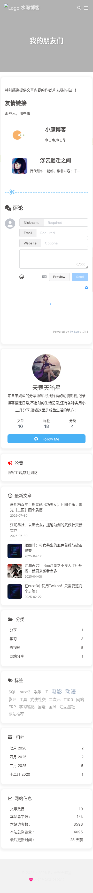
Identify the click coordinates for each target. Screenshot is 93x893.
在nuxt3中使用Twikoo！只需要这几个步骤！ (53, 588)
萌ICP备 (39, 879)
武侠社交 (38, 699)
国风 (52, 706)
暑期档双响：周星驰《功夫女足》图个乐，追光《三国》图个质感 (46, 507)
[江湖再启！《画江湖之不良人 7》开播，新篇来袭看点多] (14, 571)
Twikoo (74, 331)
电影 (56, 691)
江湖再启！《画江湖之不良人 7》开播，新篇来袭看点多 (53, 568)
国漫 (41, 706)
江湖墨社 (67, 706)
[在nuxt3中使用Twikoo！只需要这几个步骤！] (14, 591)
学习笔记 (27, 706)
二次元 (54, 699)
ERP (12, 706)
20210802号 (54, 879)
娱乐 (37, 691)
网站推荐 (16, 714)
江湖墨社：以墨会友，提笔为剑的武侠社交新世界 (46, 527)
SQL (13, 691)
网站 (80, 699)
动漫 (70, 691)
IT (46, 691)
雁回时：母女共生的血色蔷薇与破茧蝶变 (53, 548)
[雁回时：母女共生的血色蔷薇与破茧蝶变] (14, 551)
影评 (12, 699)
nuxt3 (25, 691)
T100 (68, 699)
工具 (23, 699)
